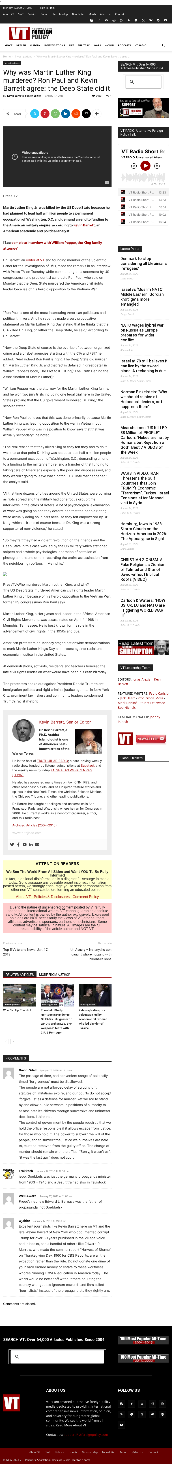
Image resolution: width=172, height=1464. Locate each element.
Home (7, 56)
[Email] (86, 113)
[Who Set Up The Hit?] (19, 995)
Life (71, 45)
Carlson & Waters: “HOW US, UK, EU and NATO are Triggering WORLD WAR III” (142, 607)
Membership (60, 14)
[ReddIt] (75, 113)
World (109, 45)
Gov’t (8, 45)
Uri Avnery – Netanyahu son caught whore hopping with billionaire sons (91, 954)
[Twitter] (143, 20)
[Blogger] (91, 20)
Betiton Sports (81, 1460)
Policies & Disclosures (52, 897)
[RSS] (128, 20)
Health (21, 45)
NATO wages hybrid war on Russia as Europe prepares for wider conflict (142, 332)
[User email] (37, 845)
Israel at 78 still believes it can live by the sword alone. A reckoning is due (144, 366)
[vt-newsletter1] (143, 744)
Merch (92, 14)
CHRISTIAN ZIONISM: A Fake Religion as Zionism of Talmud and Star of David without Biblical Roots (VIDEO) (143, 569)
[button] (163, 45)
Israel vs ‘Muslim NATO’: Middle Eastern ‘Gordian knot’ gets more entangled (142, 296)
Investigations (54, 45)
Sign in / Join (47, 7)
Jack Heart (127, 698)
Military (84, 45)
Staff (20, 14)
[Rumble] (121, 20)
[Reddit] (113, 20)
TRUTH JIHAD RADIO (52, 761)
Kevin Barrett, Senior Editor (24, 95)
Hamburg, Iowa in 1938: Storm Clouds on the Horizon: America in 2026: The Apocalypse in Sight (143, 531)
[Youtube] (165, 20)
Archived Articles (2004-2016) (34, 825)
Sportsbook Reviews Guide (53, 1460)
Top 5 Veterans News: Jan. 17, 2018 (25, 952)
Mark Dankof (127, 703)
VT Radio (140, 45)
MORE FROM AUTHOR (54, 975)
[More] (96, 113)
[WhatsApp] (55, 113)
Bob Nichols (127, 707)
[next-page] (13, 1041)
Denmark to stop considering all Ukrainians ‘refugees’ (143, 263)
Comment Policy (86, 897)
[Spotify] (136, 20)
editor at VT (35, 260)
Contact (119, 14)
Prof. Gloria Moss (150, 698)
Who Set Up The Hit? (17, 1010)
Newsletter (78, 14)
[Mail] (106, 20)
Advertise (105, 14)
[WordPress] (158, 20)
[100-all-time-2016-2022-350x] (143, 1362)
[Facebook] (99, 20)
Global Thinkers (131, 758)
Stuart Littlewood (152, 703)
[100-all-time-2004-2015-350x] (143, 1343)
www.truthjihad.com (26, 833)
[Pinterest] (45, 113)
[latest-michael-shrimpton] (143, 653)
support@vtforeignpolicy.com (86, 1434)
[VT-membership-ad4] (143, 116)
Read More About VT (71, 1425)
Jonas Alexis (141, 679)
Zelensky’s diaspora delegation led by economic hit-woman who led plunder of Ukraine (93, 1019)
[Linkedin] (65, 113)
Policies (32, 14)
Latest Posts (130, 249)
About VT (8, 14)
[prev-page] (6, 1041)
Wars (97, 45)
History (35, 45)
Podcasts (124, 45)
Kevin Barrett (84, 225)
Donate (45, 14)
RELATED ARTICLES (20, 975)
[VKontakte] (150, 20)
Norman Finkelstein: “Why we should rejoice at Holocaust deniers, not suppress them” (143, 399)
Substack (88, 765)
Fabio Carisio (158, 693)
